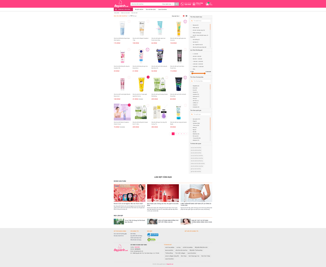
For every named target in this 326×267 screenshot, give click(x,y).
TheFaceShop (169, 253)
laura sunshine (169, 250)
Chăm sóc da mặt (125, 12)
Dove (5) (195, 90)
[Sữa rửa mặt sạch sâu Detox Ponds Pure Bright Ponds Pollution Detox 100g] (178, 56)
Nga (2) (194, 129)
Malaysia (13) (196, 140)
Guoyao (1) (195, 92)
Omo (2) (195, 98)
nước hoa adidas (169, 247)
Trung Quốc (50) (197, 138)
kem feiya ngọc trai (194, 256)
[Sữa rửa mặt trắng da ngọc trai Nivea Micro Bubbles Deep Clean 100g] (141, 56)
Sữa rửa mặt (134, 12)
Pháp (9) (195, 121)
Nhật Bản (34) (196, 134)
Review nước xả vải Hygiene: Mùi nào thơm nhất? (128, 203)
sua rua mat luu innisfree (197, 155)
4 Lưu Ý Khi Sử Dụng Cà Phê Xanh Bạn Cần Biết (135, 221)
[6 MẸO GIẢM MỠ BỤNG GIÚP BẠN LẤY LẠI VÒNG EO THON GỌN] (196, 193)
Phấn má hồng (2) (197, 32)
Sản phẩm (116, 12)
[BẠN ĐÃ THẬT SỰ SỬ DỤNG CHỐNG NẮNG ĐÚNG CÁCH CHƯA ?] (186, 221)
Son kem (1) (195, 42)
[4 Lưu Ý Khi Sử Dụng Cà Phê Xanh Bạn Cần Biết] (119, 221)
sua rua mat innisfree (196, 147)
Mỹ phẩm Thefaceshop (196, 250)
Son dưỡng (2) (196, 39)
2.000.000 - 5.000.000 (198, 64)
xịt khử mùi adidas (188, 247)
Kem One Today (205, 256)
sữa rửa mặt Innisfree (196, 150)
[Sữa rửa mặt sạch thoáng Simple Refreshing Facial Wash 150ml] (159, 84)
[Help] (176, 4)
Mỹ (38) (194, 131)
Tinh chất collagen (180, 253)
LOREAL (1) (195, 102)
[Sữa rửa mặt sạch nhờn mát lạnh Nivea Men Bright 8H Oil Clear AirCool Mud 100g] (178, 84)
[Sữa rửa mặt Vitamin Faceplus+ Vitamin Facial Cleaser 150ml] (122, 112)
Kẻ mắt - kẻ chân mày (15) (199, 30)
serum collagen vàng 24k (172, 256)
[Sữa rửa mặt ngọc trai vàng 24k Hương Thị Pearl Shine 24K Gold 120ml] (159, 112)
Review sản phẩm (120, 181)
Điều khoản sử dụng (135, 239)
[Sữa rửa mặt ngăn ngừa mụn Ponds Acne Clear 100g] (159, 28)
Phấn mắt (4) (196, 27)
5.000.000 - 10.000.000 (198, 66)
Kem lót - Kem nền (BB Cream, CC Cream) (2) (199, 36)
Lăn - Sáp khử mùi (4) (198, 44)
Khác (194, 69)
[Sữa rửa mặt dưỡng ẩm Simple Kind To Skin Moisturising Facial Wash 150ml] (141, 112)
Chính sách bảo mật (135, 237)
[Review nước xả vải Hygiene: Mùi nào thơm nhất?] (129, 193)
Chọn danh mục (167, 4)
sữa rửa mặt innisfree (120, 16)
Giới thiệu (133, 233)
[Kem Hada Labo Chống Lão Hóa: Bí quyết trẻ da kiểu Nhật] (163, 193)
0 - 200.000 (195, 53)
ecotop (178, 247)
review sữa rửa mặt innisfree (198, 163)
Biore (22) (195, 88)
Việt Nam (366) (196, 123)
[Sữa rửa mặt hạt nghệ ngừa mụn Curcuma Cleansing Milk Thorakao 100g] (178, 28)
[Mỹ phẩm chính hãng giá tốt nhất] (121, 248)
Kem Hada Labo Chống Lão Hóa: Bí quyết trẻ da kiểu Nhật (163, 204)
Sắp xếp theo (175, 16)
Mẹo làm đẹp (118, 215)
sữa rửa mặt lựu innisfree (197, 158)
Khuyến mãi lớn (139, 9)
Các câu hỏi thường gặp (120, 233)
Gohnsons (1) (196, 96)
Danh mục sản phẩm (124, 9)
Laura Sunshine (162, 9)
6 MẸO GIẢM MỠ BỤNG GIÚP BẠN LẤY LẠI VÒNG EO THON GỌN (196, 204)
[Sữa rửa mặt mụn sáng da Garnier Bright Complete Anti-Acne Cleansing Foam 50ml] (178, 112)
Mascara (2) (195, 25)
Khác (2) (195, 127)
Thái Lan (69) (196, 125)
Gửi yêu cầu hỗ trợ (119, 235)
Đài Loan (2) (195, 136)
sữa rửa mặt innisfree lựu (197, 160)
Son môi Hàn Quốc (151, 9)
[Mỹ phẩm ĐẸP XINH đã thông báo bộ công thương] (165, 235)
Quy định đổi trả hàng (136, 235)
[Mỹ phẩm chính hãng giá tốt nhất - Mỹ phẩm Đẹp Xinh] (121, 4)
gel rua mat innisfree (196, 168)
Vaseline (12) (196, 94)
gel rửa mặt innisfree (196, 171)
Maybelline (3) (196, 85)
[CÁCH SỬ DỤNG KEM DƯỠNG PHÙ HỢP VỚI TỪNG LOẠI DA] (152, 221)
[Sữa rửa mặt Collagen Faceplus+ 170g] (141, 28)
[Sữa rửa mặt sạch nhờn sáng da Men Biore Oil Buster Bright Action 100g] (159, 56)
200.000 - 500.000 (197, 56)
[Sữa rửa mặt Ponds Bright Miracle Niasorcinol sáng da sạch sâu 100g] (122, 84)
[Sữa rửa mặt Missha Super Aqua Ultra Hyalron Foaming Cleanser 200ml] (122, 28)
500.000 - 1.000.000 (197, 59)
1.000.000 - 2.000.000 (198, 61)
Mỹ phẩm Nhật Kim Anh (201, 247)
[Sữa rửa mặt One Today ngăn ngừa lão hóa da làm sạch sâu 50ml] (141, 84)
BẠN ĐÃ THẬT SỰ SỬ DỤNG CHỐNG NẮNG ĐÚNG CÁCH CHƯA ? (202, 222)
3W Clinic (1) (196, 100)
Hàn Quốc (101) (196, 119)
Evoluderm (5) (196, 107)
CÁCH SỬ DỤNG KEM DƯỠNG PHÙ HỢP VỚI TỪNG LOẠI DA (168, 221)
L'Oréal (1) (195, 105)
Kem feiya (183, 256)
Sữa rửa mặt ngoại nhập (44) (199, 47)
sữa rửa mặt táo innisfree (197, 166)
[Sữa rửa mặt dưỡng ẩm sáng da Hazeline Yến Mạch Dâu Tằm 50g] (122, 56)
